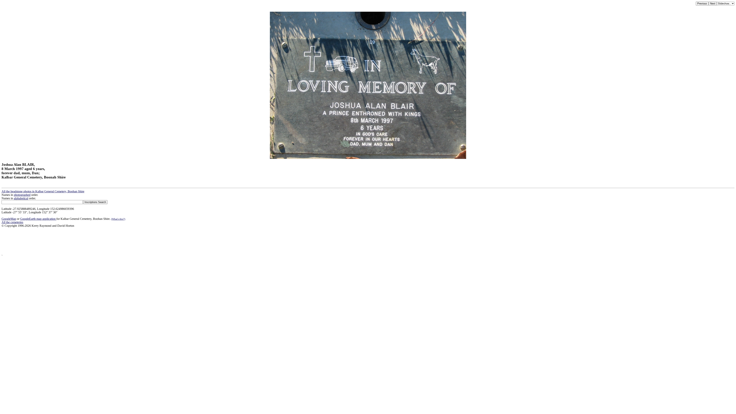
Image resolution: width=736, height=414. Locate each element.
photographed (22, 194)
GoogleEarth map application (38, 218)
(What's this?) (118, 219)
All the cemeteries (12, 222)
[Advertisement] (117, 241)
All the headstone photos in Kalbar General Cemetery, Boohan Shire (43, 191)
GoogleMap (9, 218)
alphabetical (21, 198)
